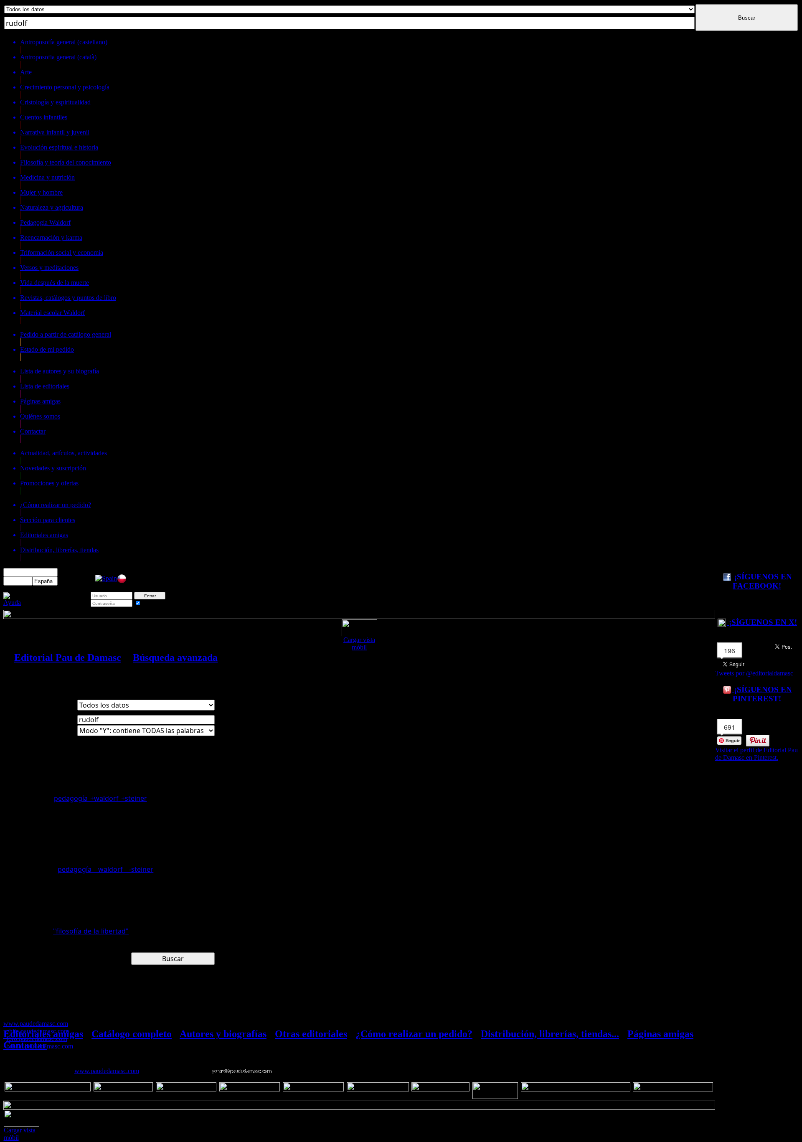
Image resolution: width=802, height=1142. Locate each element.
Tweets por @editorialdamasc (754, 673)
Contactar (25, 1045)
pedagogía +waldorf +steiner (100, 798)
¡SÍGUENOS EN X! (762, 622)
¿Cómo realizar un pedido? (413, 1033)
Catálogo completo (131, 1033)
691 (729, 727)
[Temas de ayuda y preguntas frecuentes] (12, 602)
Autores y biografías (223, 1033)
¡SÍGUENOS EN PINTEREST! (762, 694)
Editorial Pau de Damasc (67, 657)
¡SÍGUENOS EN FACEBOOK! (762, 581)
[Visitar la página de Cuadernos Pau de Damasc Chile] (122, 581)
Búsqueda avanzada (175, 657)
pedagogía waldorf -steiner (105, 869)
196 (729, 650)
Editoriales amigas (43, 1033)
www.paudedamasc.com (106, 1070)
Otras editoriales (311, 1033)
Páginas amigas (660, 1033)
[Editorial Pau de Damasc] (106, 578)
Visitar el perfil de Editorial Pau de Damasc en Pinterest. (756, 753)
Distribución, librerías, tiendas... (550, 1033)
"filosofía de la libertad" (91, 931)
